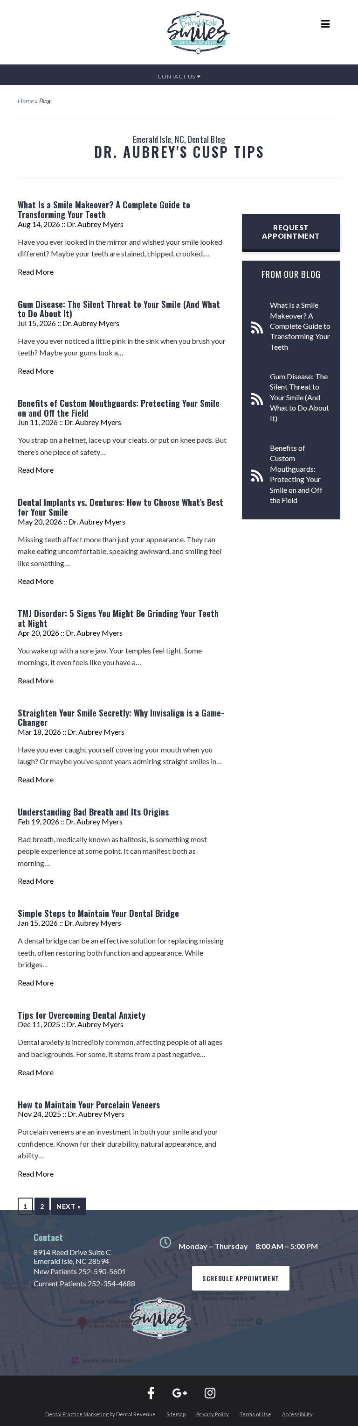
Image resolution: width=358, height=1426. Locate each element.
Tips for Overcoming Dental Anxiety (81, 1014)
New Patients (80, 1271)
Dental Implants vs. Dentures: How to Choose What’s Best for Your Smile (120, 507)
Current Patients (84, 1283)
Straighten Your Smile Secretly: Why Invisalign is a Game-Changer (121, 717)
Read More (36, 271)
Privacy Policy (212, 1414)
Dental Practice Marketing (77, 1414)
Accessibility (297, 1414)
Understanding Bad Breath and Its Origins (93, 811)
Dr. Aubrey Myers (95, 224)
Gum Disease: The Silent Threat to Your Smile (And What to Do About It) (119, 309)
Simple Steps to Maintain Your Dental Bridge (98, 913)
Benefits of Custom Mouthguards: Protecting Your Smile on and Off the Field (119, 408)
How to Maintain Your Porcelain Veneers (89, 1104)
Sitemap (176, 1414)
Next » (68, 1206)
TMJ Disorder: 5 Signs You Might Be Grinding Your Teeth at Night (118, 618)
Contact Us (177, 76)
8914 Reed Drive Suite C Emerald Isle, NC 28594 (72, 1256)
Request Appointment (291, 231)
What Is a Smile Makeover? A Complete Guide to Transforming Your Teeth (104, 209)
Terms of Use (255, 1414)
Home (26, 101)
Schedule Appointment (240, 1278)
